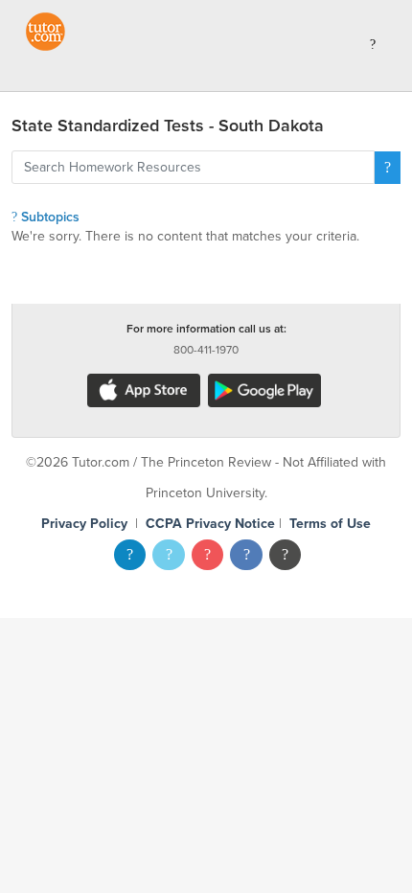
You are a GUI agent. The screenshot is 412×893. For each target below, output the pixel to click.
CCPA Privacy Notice (210, 523)
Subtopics (48, 217)
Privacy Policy (84, 523)
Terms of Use (330, 523)
